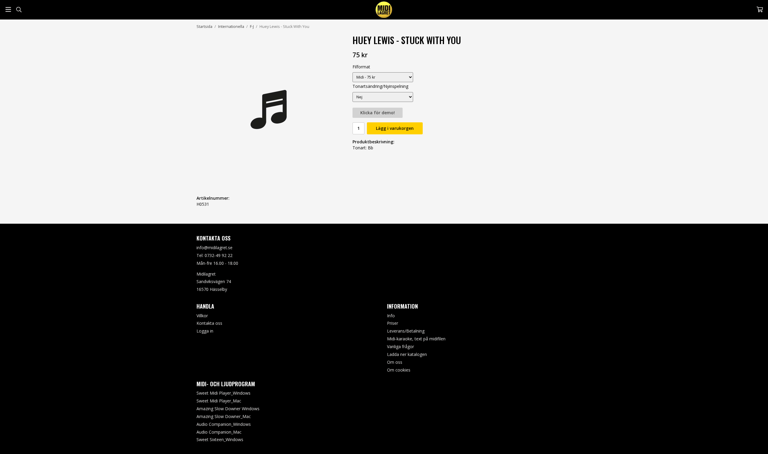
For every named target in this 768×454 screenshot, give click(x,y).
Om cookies (398, 370)
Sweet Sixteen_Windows (219, 439)
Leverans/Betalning (405, 331)
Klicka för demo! (377, 112)
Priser (392, 323)
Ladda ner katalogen (407, 354)
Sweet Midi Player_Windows (223, 393)
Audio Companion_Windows (223, 424)
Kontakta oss (209, 323)
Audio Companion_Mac (219, 432)
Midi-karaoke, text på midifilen (416, 339)
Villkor (202, 315)
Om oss (394, 362)
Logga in (204, 331)
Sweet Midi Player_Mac (218, 401)
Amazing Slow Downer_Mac (223, 416)
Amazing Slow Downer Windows (228, 408)
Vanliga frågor (400, 346)
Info (391, 315)
